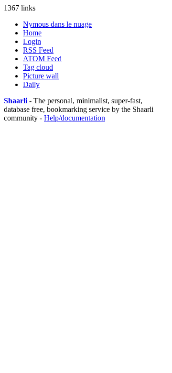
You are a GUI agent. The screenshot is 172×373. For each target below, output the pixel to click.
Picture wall (41, 76)
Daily (31, 84)
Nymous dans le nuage (57, 24)
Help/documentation (74, 118)
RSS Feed (38, 50)
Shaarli (15, 101)
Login (32, 41)
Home (32, 33)
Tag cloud (38, 67)
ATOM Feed (42, 59)
